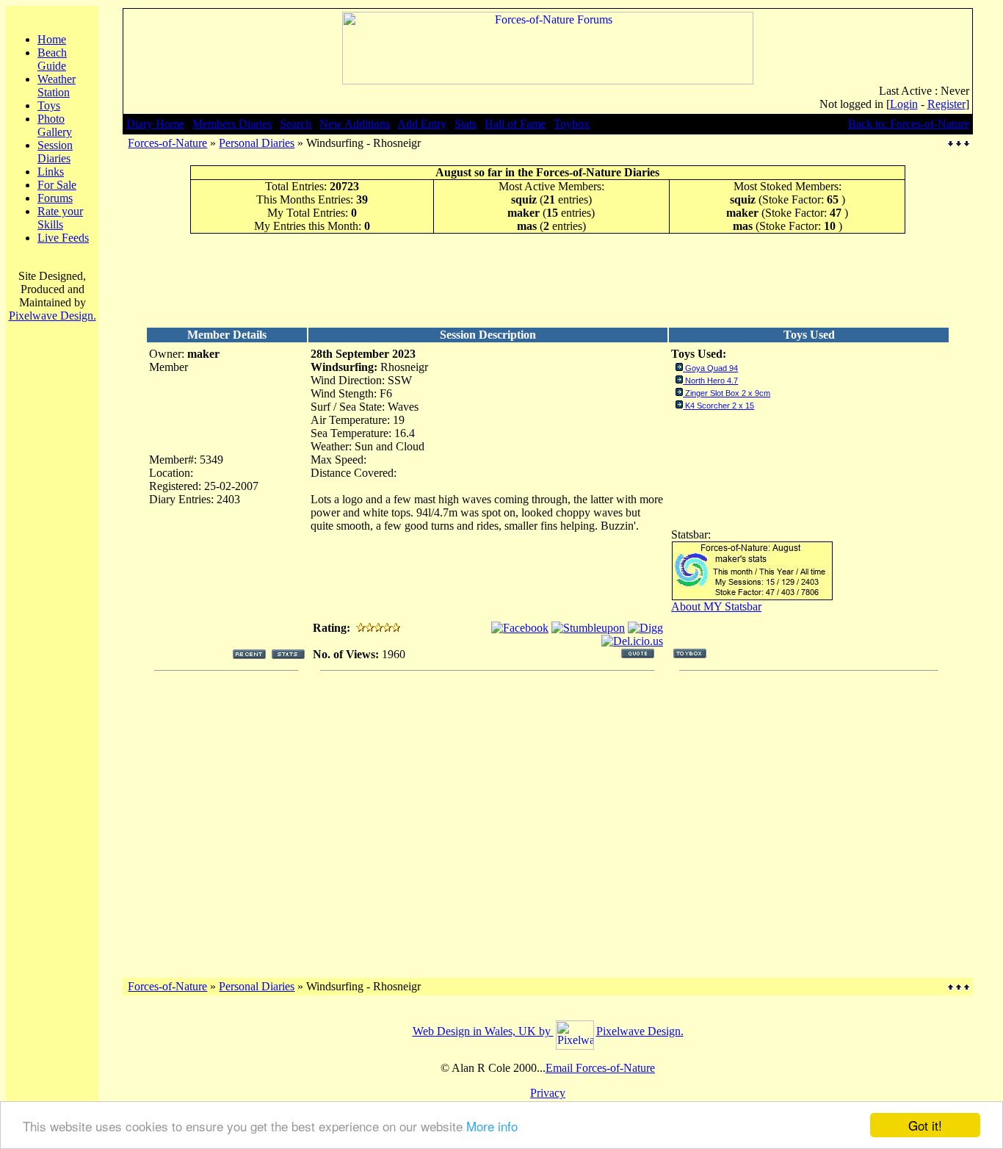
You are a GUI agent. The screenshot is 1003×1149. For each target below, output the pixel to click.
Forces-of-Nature (167, 143)
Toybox (572, 124)
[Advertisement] (547, 280)
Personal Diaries (256, 143)
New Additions (354, 124)
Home (51, 39)
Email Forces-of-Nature (600, 1068)
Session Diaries (55, 152)
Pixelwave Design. (52, 315)
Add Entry (421, 124)
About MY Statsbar (716, 606)
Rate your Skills (60, 218)
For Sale (56, 185)
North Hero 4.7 (711, 380)
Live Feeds (63, 237)
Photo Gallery (54, 125)
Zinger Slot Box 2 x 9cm (727, 393)
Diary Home (155, 124)
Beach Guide (52, 59)
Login (904, 104)
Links (50, 171)
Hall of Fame (515, 124)
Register (946, 104)
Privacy (547, 1093)
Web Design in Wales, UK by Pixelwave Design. (548, 1031)
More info (492, 1126)
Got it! (925, 1125)
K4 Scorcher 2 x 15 (719, 405)
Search (295, 124)
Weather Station (56, 85)
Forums (55, 198)
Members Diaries (232, 124)
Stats (466, 124)
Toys (48, 105)
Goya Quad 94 (711, 368)
